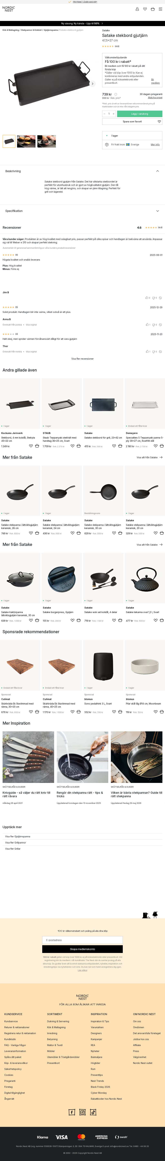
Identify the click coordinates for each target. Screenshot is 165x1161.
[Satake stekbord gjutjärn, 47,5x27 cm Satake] (49, 83)
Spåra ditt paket (12, 1057)
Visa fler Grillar (12, 848)
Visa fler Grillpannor (15, 842)
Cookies (8, 1075)
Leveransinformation (15, 1051)
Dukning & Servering (58, 1021)
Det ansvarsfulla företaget (147, 1033)
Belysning (52, 1039)
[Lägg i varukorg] (37, 446)
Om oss (137, 1021)
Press (136, 1051)
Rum (93, 1069)
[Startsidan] (9, 9)
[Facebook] (72, 1112)
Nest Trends (97, 1081)
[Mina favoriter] (145, 9)
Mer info (155, 144)
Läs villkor (82, 970)
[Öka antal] (113, 114)
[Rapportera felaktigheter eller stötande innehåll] (160, 297)
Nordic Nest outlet (142, 1063)
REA (93, 1045)
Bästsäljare (96, 1057)
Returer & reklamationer (16, 1027)
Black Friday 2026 (100, 1086)
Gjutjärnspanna (51, 30)
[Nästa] (92, 84)
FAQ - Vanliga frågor (15, 1045)
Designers (96, 1033)
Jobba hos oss (141, 1039)
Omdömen (138, 1027)
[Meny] (160, 9)
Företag (8, 1086)
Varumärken (97, 1027)
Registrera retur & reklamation (20, 1033)
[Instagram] (82, 1112)
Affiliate (137, 1045)
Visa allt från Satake (147, 457)
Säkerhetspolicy (13, 1069)
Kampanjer (96, 1039)
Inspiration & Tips (100, 1021)
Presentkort (53, 1063)
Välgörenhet (139, 1057)
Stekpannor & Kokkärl (31, 30)
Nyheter (95, 1051)
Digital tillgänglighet (14, 1092)
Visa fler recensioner (82, 358)
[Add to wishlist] (31, 446)
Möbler (51, 1051)
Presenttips (97, 1075)
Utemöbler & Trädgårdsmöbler (63, 1057)
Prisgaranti (9, 1081)
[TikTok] (93, 1112)
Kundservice (11, 1021)
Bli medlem (155, 81)
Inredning (52, 1033)
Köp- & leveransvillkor (16, 1063)
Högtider (95, 1063)
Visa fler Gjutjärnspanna (17, 836)
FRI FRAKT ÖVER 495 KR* (85, 2)
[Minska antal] (104, 114)
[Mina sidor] (137, 9)
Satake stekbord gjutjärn (71, 30)
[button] (110, 46)
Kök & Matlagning (11, 30)
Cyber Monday (99, 1092)
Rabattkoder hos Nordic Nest (106, 1098)
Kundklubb (10, 1039)
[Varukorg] (153, 9)
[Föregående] (6, 84)
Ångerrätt (9, 1098)
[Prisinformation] (115, 94)
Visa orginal (31, 325)
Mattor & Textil (55, 1045)
